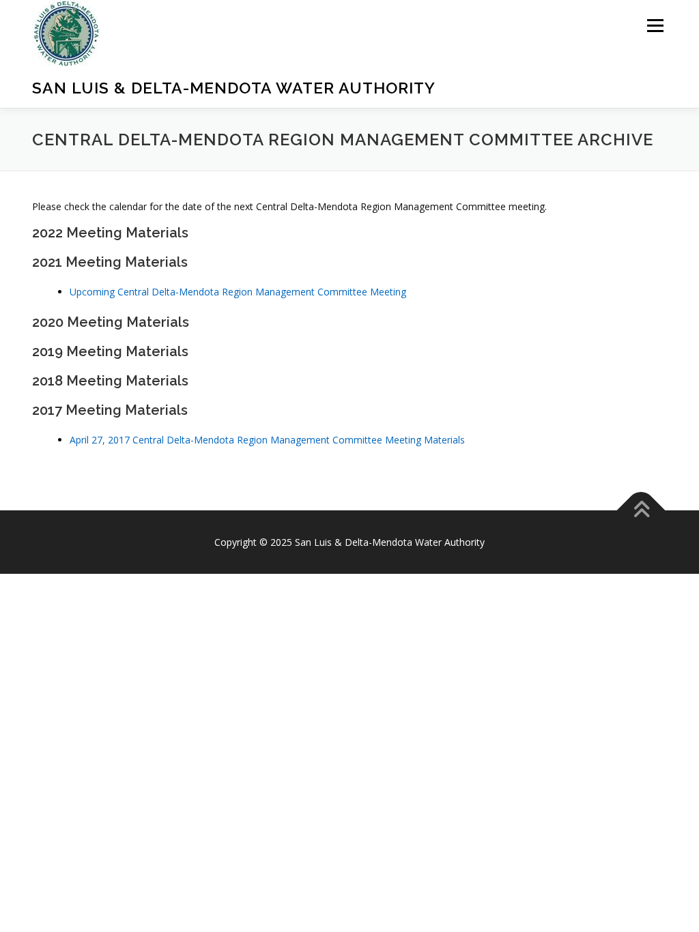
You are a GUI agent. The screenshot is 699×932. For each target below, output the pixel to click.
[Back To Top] (641, 510)
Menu (655, 25)
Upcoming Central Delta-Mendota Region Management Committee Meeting (238, 291)
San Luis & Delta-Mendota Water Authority (234, 87)
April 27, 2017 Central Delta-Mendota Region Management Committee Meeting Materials (267, 439)
